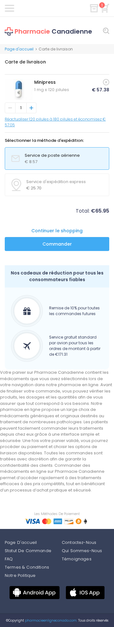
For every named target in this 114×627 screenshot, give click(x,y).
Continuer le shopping (57, 231)
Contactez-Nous (79, 542)
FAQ (9, 559)
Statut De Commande (28, 551)
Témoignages (77, 559)
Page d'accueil (19, 49)
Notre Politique (20, 575)
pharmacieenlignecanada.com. (50, 620)
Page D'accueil (21, 542)
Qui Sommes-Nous (82, 551)
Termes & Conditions (27, 567)
